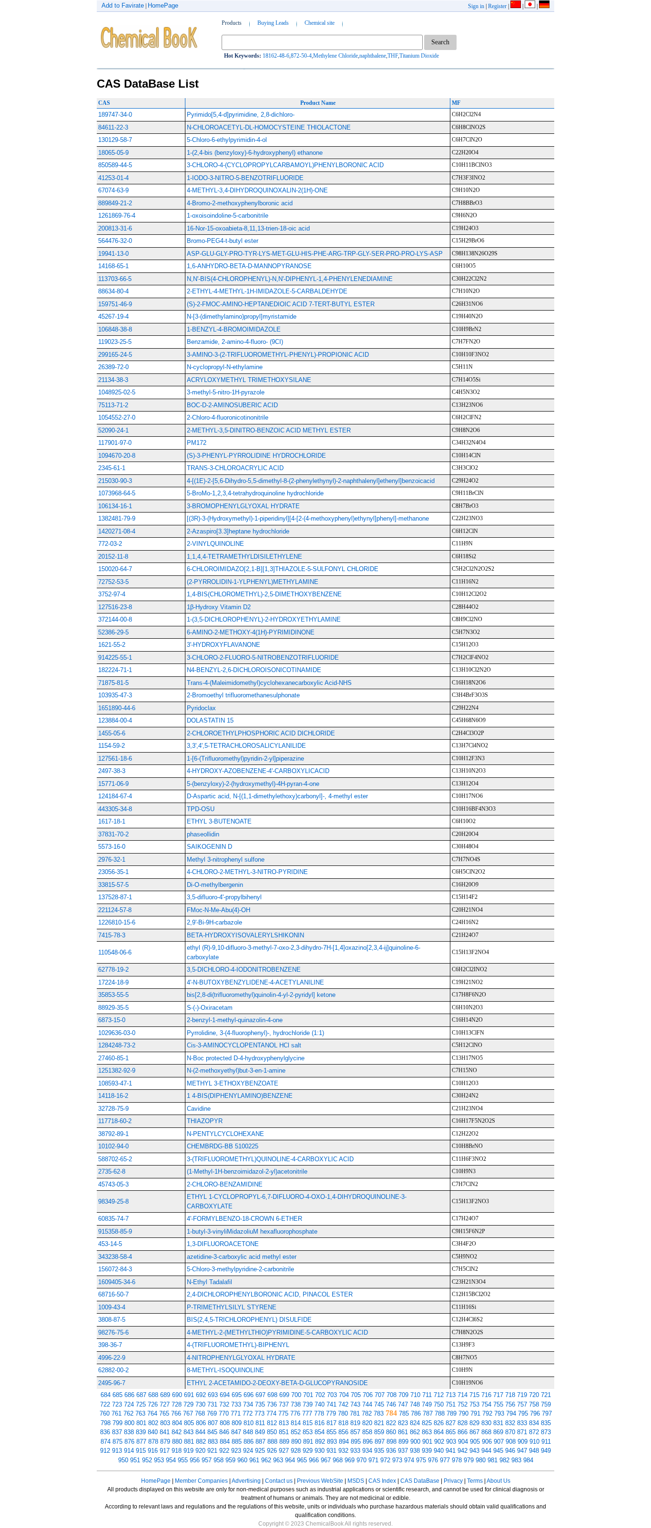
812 (272, 1423)
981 (493, 1460)
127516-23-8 (115, 607)
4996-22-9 (111, 1357)
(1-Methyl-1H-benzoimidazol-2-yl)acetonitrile (247, 1171)
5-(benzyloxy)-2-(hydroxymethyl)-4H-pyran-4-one (253, 783)
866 (463, 1432)
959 (230, 1460)
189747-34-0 (115, 114)
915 (141, 1450)
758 (534, 1404)
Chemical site (320, 23)
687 (141, 1394)
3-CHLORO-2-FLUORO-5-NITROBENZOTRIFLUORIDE (263, 657)
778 (319, 1413)
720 (534, 1394)
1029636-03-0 (116, 1032)
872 (534, 1432)
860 (391, 1432)
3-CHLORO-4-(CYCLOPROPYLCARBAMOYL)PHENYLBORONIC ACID (285, 165)
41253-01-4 (113, 177)
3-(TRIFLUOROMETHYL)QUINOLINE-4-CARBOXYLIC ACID (270, 1159)
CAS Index (382, 1481)
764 (152, 1413)
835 (546, 1423)
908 (511, 1441)
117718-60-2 (115, 1121)
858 (367, 1432)
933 (355, 1450)
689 (165, 1394)
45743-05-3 (113, 1184)
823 (403, 1423)
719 (522, 1394)
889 (284, 1441)
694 (225, 1394)
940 (439, 1450)
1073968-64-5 (116, 493)
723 (117, 1404)
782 (367, 1413)
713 (451, 1394)
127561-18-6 (115, 758)
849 (260, 1432)
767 (188, 1413)
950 (123, 1460)
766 (176, 1413)
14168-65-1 (113, 266)
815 (308, 1423)
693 (213, 1394)
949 (546, 1450)
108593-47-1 (115, 1083)
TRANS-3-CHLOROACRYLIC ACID (235, 468)
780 (343, 1413)
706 (368, 1394)
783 (379, 1413)
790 (463, 1413)
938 (415, 1450)
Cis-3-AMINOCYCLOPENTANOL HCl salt (244, 1045)
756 (510, 1404)
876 (129, 1441)
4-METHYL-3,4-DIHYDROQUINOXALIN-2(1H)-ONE (257, 190)
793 (499, 1413)
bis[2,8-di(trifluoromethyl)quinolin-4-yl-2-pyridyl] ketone (261, 994)
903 (451, 1441)
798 (106, 1423)
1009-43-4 (111, 1307)
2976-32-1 (111, 859)
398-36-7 (110, 1344)
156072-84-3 (115, 1269)
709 (403, 1394)
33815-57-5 (113, 884)
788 (440, 1413)
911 (546, 1441)
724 (129, 1404)
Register (497, 6)
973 (397, 1460)
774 (271, 1413)
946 (510, 1450)
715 (474, 1394)
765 (164, 1413)
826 (439, 1423)
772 (248, 1413)
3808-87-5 (111, 1319)
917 (165, 1450)
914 (129, 1450)
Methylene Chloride (335, 55)
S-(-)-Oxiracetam (210, 1007)
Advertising (246, 1481)
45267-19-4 (113, 316)
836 (105, 1432)
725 (141, 1404)
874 (106, 1441)
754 (486, 1404)
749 (427, 1404)
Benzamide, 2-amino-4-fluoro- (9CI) (235, 341)
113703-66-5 (115, 278)
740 (320, 1404)
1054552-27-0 (116, 417)
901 (427, 1441)
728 (177, 1404)
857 (355, 1432)
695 (237, 1394)
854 (320, 1432)
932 (343, 1450)
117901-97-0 (115, 442)
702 (320, 1394)
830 (486, 1423)
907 (499, 1441)
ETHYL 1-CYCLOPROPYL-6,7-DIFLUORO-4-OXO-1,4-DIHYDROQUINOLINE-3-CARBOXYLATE (297, 1201)
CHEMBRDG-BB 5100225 (222, 1146)
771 (236, 1413)
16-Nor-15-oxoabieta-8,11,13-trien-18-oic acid (248, 228)
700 (296, 1394)
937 (403, 1450)
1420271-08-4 (116, 531)
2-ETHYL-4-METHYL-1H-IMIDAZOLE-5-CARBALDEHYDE (267, 291)
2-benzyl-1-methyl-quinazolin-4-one (235, 1020)
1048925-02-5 (116, 392)
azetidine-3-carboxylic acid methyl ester (241, 1256)
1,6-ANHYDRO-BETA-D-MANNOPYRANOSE (249, 266)
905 (475, 1441)
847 (236, 1432)
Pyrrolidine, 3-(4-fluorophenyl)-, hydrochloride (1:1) (255, 1032)
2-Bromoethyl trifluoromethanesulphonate (243, 695)
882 (201, 1441)
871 (522, 1432)
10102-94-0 (113, 1146)
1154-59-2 (111, 745)
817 (331, 1423)
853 (308, 1432)
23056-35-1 (113, 871)
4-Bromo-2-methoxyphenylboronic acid (240, 203)
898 (392, 1441)
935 (379, 1450)
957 (207, 1460)
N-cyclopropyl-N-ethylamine (225, 367)
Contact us (279, 1481)
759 (546, 1404)
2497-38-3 (111, 770)
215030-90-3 (115, 480)
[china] (515, 6)
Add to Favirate (123, 5)
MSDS (355, 1481)
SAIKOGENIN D (209, 846)
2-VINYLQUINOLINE (215, 543)
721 (546, 1394)
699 (284, 1394)
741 (331, 1404)
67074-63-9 (113, 190)
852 (296, 1432)
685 (117, 1394)
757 (522, 1404)
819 (355, 1423)
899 (403, 1441)
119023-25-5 (115, 341)
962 (266, 1460)
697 (260, 1394)
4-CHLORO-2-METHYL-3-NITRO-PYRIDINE (247, 871)
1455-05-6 (111, 733)
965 (302, 1460)
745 (379, 1404)
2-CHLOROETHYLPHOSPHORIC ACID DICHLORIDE (261, 733)
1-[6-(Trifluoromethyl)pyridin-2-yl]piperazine (245, 758)
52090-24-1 (113, 430)
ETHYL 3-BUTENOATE (219, 821)
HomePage (163, 5)
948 (534, 1450)
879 (165, 1441)
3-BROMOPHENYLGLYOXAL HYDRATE (243, 506)
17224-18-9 (113, 982)
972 (385, 1460)
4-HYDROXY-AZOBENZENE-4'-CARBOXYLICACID (258, 770)
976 (433, 1460)
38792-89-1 (113, 1133)
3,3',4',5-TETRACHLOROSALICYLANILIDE (246, 745)
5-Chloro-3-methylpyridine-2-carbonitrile (240, 1269)
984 (528, 1460)
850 (272, 1432)
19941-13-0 (113, 253)
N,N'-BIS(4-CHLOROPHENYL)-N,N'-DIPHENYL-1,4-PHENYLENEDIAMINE (290, 278)
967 (326, 1460)
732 (224, 1404)
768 (200, 1413)
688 (153, 1394)
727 (165, 1404)
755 (498, 1404)
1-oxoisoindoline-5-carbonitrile (227, 215)
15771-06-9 (113, 783)
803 (165, 1423)
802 (153, 1423)
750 (439, 1404)
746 (391, 1404)
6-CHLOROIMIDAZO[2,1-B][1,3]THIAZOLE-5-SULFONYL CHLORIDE (282, 569)
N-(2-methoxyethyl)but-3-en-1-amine (236, 1070)
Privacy (453, 1481)
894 (344, 1441)
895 (356, 1441)
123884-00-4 (115, 720)
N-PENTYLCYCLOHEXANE (225, 1133)
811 (260, 1423)
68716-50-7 (113, 1294)
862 (415, 1432)
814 (296, 1423)
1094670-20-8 (116, 455)
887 (260, 1441)
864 (439, 1432)
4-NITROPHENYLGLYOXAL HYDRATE (241, 1357)
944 (486, 1450)
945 (498, 1450)
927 (284, 1450)
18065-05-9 (113, 152)
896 (368, 1441)
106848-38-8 (115, 329)
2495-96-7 (111, 1383)
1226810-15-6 (116, 922)
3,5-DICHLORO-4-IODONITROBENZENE (244, 969)
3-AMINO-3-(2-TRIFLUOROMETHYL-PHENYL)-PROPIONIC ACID (278, 354)
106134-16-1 (115, 506)
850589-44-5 (115, 165)
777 (307, 1413)
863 (427, 1432)
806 (201, 1423)
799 (117, 1423)
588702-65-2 (115, 1159)
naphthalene (372, 55)
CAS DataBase (419, 1481)
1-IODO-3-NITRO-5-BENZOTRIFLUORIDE (245, 177)
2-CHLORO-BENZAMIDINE (225, 1184)
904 (463, 1441)
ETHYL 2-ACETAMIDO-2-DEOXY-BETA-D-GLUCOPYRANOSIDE (277, 1383)
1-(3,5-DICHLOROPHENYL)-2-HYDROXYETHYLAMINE (264, 619)
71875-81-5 (113, 682)
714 (463, 1394)
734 (248, 1404)
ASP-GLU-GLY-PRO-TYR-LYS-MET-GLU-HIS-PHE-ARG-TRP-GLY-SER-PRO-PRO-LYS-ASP (315, 253)
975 (421, 1460)
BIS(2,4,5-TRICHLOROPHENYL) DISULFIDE (249, 1319)
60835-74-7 (113, 1218)
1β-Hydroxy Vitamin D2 (219, 607)
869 (498, 1432)
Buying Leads (273, 23)
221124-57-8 (115, 910)
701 (308, 1394)
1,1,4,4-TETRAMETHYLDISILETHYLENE (244, 556)
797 (547, 1413)
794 (511, 1413)
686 (129, 1394)
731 (212, 1404)
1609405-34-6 (116, 1282)
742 (343, 1404)
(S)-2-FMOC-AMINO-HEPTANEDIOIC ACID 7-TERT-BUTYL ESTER (281, 304)
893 (332, 1441)
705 (356, 1394)
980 (481, 1460)
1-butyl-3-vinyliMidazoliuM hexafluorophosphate (252, 1231)
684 (106, 1394)
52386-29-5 (113, 632)
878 (153, 1441)
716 (486, 1394)
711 (427, 1394)
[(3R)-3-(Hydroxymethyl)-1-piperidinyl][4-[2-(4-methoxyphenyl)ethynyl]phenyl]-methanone (308, 518)
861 (403, 1432)
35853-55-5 (113, 994)
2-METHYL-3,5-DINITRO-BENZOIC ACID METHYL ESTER (269, 430)
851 (284, 1432)
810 (249, 1423)
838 (129, 1432)
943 (474, 1450)
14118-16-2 (113, 1095)
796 (535, 1413)
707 (380, 1394)
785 (404, 1413)
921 (212, 1450)
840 (153, 1432)
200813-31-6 (115, 228)
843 (188, 1432)
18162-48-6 (276, 55)
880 (177, 1441)
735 (260, 1404)
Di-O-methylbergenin (215, 884)
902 (439, 1441)
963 (278, 1460)
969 (350, 1460)
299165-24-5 (115, 354)
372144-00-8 (115, 619)
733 (236, 1404)
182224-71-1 (115, 670)
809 (237, 1423)
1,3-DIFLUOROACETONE (223, 1243)
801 (141, 1423)
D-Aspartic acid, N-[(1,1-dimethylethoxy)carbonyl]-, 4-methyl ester (277, 796)
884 (225, 1441)
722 (105, 1404)
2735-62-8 (111, 1171)
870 (510, 1432)
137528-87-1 (115, 897)
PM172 (196, 442)
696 (249, 1394)
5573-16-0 (111, 846)
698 (272, 1394)
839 (141, 1432)
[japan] (530, 6)
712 (439, 1394)
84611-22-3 (113, 127)
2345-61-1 (111, 468)
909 (523, 1441)
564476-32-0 (115, 240)
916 (153, 1450)
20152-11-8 (113, 556)
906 (487, 1441)
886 (249, 1441)
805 (189, 1423)
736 (272, 1404)
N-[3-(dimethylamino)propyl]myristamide (241, 316)
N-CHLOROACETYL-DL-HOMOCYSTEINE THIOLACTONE (269, 127)
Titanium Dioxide (419, 55)
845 (212, 1432)
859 (379, 1432)
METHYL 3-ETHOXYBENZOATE (232, 1083)
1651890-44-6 (116, 708)
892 (320, 1441)
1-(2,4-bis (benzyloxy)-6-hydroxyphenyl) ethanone (255, 152)
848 (248, 1432)
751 (451, 1404)
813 (284, 1423)
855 (331, 1432)
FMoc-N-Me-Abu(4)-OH (218, 910)
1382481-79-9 (116, 518)
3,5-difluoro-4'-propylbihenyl (224, 897)
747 (403, 1404)
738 (296, 1404)
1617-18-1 (111, 821)
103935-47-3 (115, 695)
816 (320, 1423)
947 (522, 1450)
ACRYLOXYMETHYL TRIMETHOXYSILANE (249, 379)
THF (392, 55)
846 (224, 1432)
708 (392, 1394)
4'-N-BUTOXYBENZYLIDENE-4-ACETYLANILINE (255, 982)
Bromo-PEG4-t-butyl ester (222, 240)
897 (380, 1441)
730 (200, 1404)
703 (332, 1394)
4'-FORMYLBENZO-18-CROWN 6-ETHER (244, 1218)
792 (487, 1413)
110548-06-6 (115, 952)
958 (219, 1460)
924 (248, 1450)
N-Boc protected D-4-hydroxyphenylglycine (246, 1058)
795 (523, 1413)
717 (498, 1394)
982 (504, 1460)
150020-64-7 (115, 569)
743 (355, 1404)
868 (486, 1432)
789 (452, 1413)
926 (272, 1450)
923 (236, 1450)
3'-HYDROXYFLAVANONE (223, 644)
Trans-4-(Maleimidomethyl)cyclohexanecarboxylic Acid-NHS (269, 682)
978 (457, 1460)
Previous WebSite (320, 1481)
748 (415, 1404)
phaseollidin (203, 834)
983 (516, 1460)
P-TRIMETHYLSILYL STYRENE (231, 1307)
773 (259, 1413)
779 (331, 1413)
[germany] (544, 6)
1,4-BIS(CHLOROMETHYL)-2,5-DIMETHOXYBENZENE (264, 594)
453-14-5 (110, 1243)
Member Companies (201, 1481)
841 (165, 1432)
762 (128, 1413)
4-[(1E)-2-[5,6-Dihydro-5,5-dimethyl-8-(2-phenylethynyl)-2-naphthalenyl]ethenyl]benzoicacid (311, 480)
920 (200, 1450)
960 (242, 1460)
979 (469, 1460)
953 (159, 1460)
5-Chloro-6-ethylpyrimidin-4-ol (227, 139)
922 (224, 1450)
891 (308, 1441)
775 (283, 1413)
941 (451, 1450)
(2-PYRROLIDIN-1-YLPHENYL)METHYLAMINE (252, 581)
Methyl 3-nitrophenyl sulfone (225, 859)
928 (296, 1450)
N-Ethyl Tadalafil (209, 1282)
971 (373, 1460)
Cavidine (199, 1108)
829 (474, 1423)
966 (314, 1460)
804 (177, 1423)
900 (415, 1441)
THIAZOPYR (205, 1121)
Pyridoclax (201, 708)
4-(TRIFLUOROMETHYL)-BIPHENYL (238, 1344)
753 (474, 1404)
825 (427, 1423)
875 (117, 1441)
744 (367, 1404)
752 (463, 1404)
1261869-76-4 (116, 215)
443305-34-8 (115, 809)
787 (428, 1413)
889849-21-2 (115, 203)
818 (343, 1423)
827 (451, 1423)
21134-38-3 (113, 379)
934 (367, 1450)
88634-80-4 (113, 291)
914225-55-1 (115, 657)
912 (105, 1450)
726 (153, 1404)
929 (308, 1450)
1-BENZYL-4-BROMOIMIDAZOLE (234, 329)
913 (117, 1450)
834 (534, 1423)
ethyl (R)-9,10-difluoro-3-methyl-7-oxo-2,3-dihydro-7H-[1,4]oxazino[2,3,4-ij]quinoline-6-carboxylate (303, 952)
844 (200, 1432)
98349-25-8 (113, 1201)
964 (290, 1460)
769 (212, 1413)
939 (427, 1450)
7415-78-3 (111, 935)
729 (188, 1404)
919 (188, 1450)
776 (295, 1413)
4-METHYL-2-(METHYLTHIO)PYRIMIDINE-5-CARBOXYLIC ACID (277, 1332)
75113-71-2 (113, 405)
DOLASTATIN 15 (210, 720)
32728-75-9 (113, 1108)
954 (171, 1460)
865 (451, 1432)
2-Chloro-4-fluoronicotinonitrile (227, 417)
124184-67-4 (115, 796)
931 (331, 1450)
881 (189, 1441)
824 (415, 1423)
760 (105, 1413)
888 (272, 1441)
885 (237, 1441)
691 (189, 1394)
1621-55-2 (111, 644)
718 (510, 1394)
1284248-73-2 (116, 1045)
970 (361, 1460)
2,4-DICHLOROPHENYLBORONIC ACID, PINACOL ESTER (270, 1294)
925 (260, 1450)
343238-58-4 (115, 1256)
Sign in (476, 6)
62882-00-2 (113, 1370)
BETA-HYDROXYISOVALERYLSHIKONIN (245, 935)
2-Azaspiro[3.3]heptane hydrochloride (238, 531)
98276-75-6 (113, 1332)
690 (177, 1394)
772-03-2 (110, 543)
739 (308, 1404)
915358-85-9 (115, 1231)
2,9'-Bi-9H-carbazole (214, 922)
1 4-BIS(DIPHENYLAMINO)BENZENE (240, 1095)
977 (445, 1460)
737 (284, 1404)
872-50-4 (301, 55)
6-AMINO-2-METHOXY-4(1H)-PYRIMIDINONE (251, 632)
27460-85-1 (113, 1058)
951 (135, 1460)
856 (343, 1432)
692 (201, 1394)
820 (367, 1423)
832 (510, 1423)
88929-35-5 (113, 1007)
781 (355, 1413)
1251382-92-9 (116, 1070)
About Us (498, 1481)
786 (416, 1413)
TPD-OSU (200, 809)
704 (344, 1394)
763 (140, 1413)
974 (409, 1460)
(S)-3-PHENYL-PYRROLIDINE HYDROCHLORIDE (256, 455)
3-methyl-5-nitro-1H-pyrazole (225, 392)
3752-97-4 (111, 594)
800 (129, 1423)
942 (463, 1450)
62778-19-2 (113, 969)
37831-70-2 (113, 834)
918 (177, 1450)
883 (213, 1441)
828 (463, 1423)
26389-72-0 (113, 367)
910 (534, 1441)
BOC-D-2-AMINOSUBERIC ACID (232, 405)
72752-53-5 (113, 581)
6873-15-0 (111, 1020)
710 (415, 1394)
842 (177, 1432)
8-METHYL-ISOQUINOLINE (225, 1370)
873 (546, 1432)
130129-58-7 (115, 139)
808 (225, 1423)
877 (141, 1441)
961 (254, 1460)
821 (379, 1423)
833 (522, 1423)
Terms (475, 1481)
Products (232, 23)
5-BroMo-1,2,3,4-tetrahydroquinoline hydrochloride (255, 493)
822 (391, 1423)
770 (224, 1413)
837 (117, 1432)
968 (338, 1460)
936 (391, 1450)
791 (475, 1413)
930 (320, 1450)
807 (213, 1423)
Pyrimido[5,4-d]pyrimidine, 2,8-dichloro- (241, 114)
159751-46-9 (115, 304)
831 (498, 1423)
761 (117, 1413)
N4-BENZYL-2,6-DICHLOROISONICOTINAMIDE (254, 670)
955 (183, 1460)
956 (195, 1460)
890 (296, 1441)
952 (147, 1460)
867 (474, 1432)
